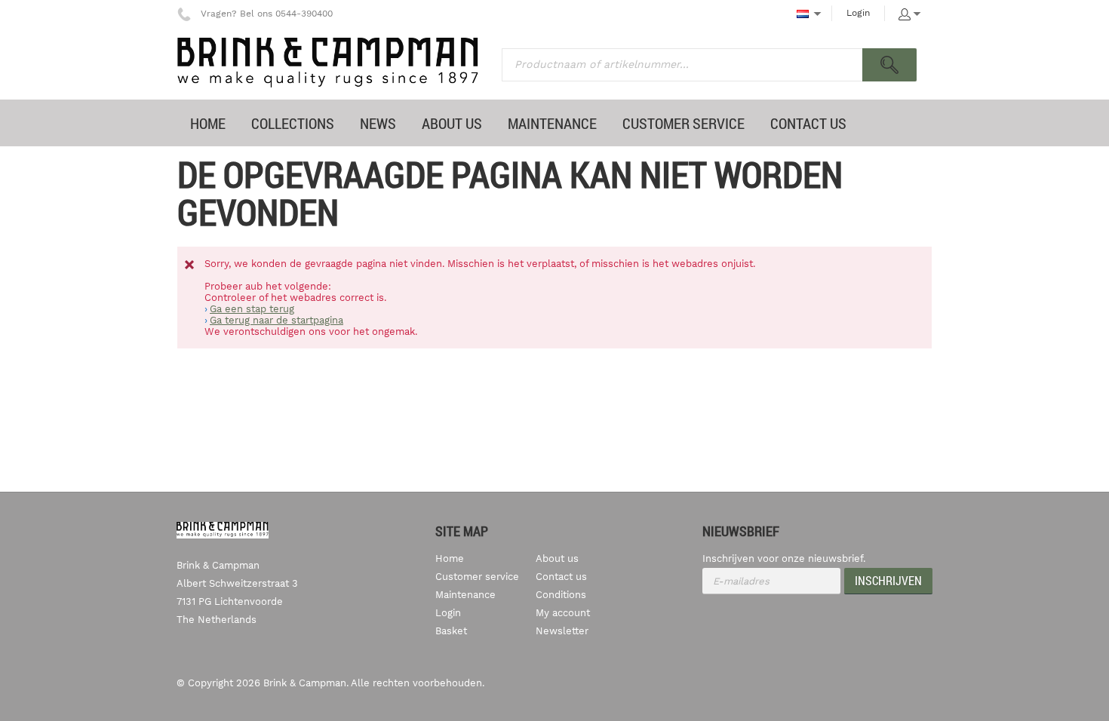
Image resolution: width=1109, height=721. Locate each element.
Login (858, 13)
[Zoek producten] (889, 64)
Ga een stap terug (252, 308)
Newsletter (562, 631)
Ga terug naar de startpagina (276, 320)
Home (449, 558)
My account (563, 612)
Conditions (561, 594)
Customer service (477, 576)
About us (557, 558)
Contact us (561, 576)
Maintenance (465, 594)
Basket (451, 631)
